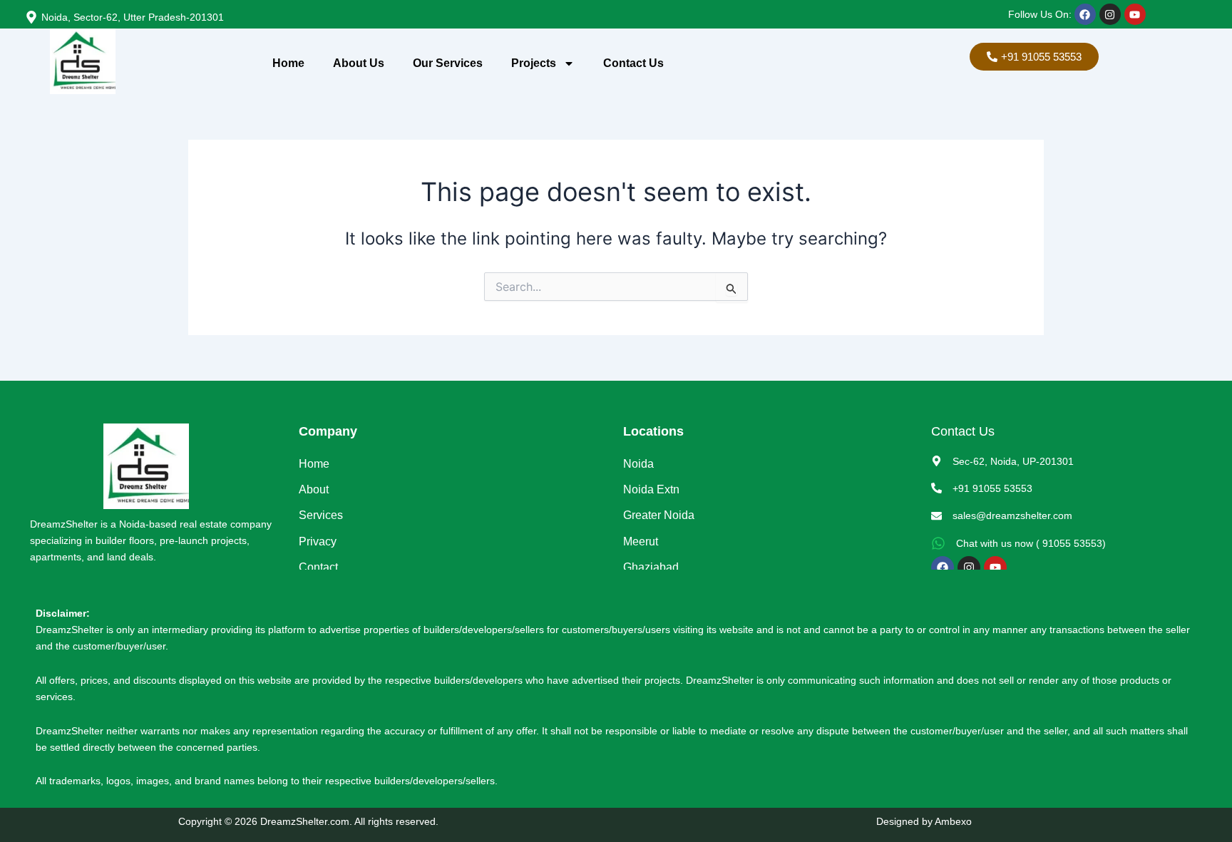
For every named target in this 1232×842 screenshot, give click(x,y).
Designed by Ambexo (924, 821)
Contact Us (633, 63)
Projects (533, 63)
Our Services (448, 63)
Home (288, 63)
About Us (358, 63)
